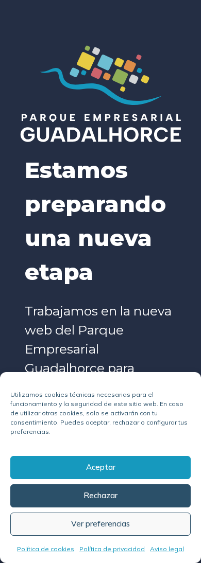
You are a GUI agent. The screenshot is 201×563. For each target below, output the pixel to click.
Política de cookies (45, 549)
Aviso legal (167, 549)
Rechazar (100, 495)
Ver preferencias (100, 524)
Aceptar (100, 467)
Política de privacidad (112, 549)
